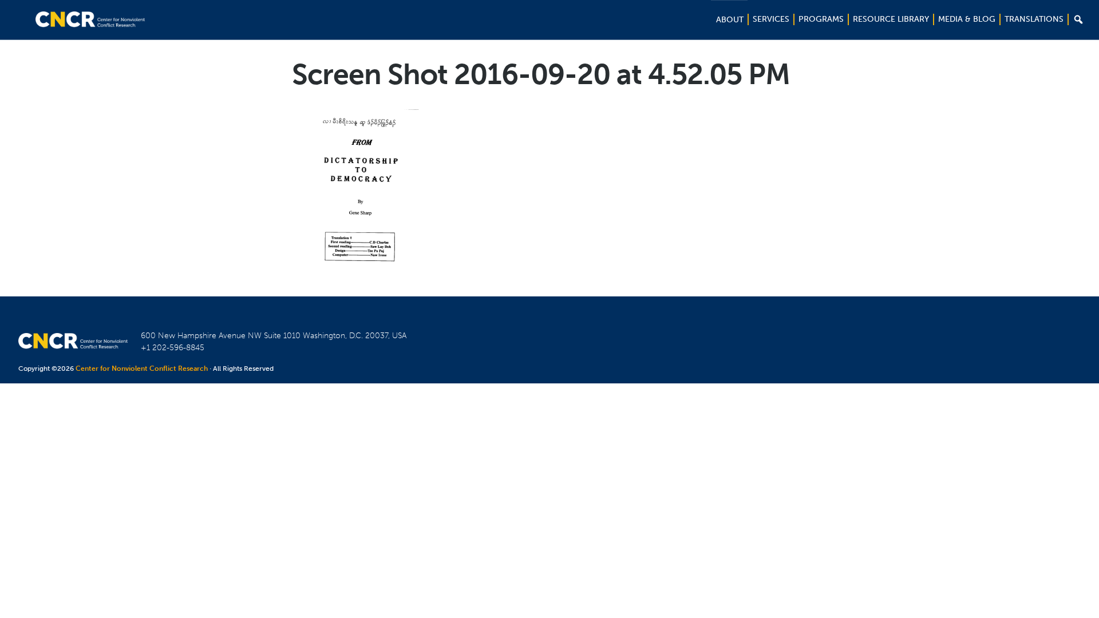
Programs (821, 19)
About (730, 20)
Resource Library (891, 19)
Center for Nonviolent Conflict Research (142, 369)
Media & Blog (966, 19)
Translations (1034, 19)
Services (771, 19)
